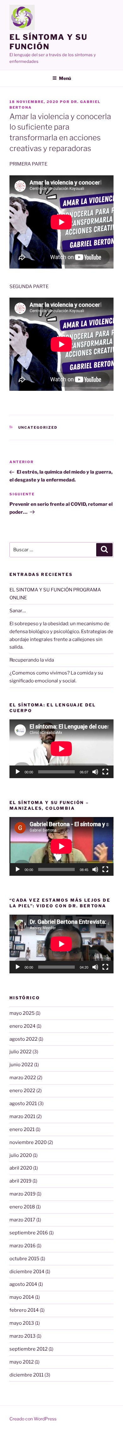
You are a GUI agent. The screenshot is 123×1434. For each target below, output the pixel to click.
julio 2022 (20, 1052)
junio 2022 (21, 1065)
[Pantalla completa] (105, 772)
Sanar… (17, 611)
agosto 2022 (23, 1039)
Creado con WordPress (32, 1418)
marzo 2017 (22, 1220)
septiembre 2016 (28, 1233)
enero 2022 (22, 1090)
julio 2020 (20, 1155)
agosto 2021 (23, 1103)
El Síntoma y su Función (48, 42)
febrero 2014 (24, 1310)
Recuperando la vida (31, 660)
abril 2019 (20, 1181)
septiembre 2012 (28, 1349)
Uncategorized (38, 427)
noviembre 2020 (28, 1142)
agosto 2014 (23, 1284)
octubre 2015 (24, 1259)
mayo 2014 (21, 1297)
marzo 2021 (22, 1116)
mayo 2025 (22, 1013)
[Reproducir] (18, 772)
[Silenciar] (95, 772)
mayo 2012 (21, 1362)
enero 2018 (22, 1207)
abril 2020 (20, 1168)
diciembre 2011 (26, 1375)
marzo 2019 (22, 1194)
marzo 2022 (22, 1077)
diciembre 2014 (26, 1271)
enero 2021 (22, 1129)
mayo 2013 (21, 1323)
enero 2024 (22, 1026)
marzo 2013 (22, 1336)
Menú (65, 78)
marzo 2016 (22, 1246)
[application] (61, 748)
